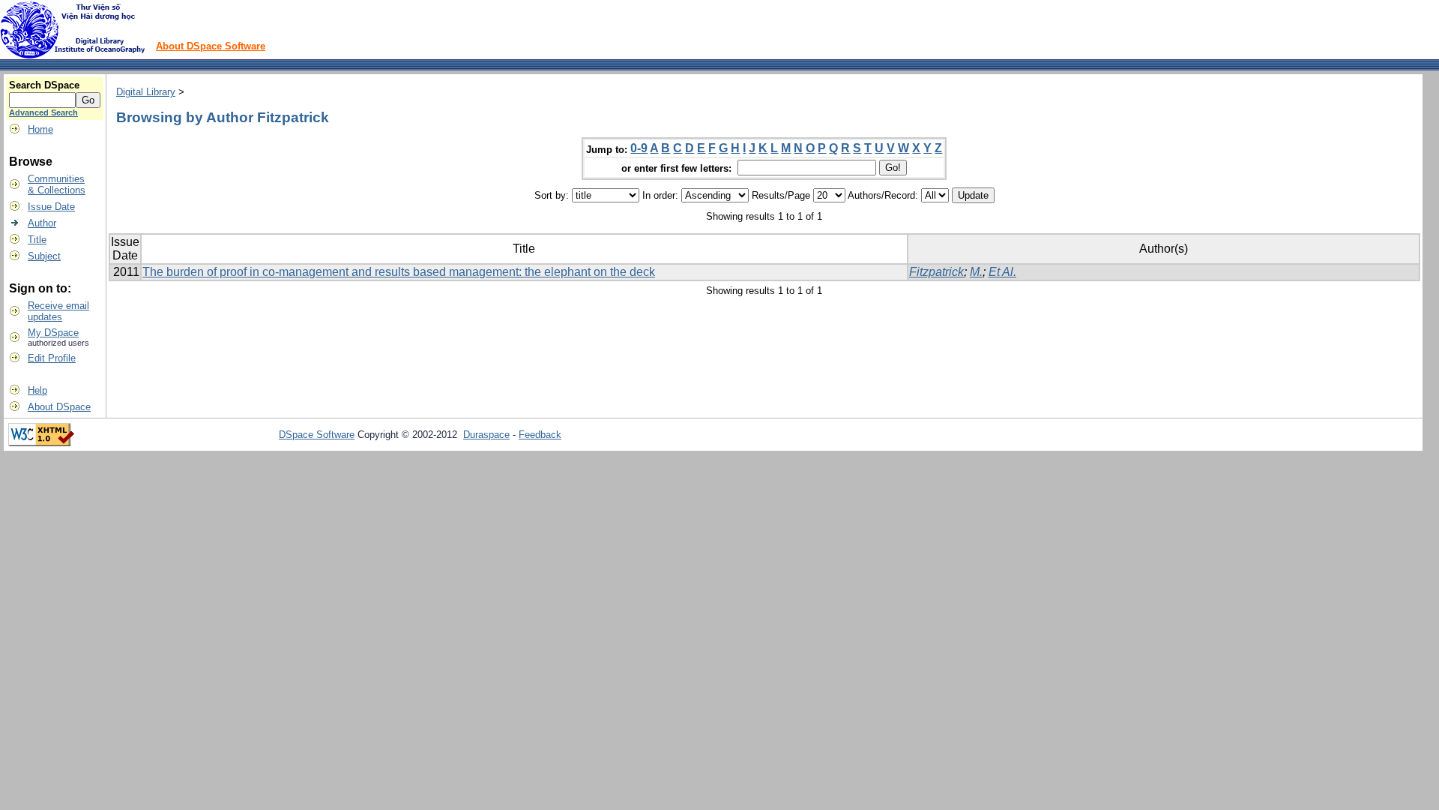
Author (42, 223)
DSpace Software (317, 434)
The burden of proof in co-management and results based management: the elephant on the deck (398, 272)
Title (37, 239)
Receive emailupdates (58, 311)
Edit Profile (52, 358)
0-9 (639, 148)
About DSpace (59, 406)
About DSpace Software (210, 46)
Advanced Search (43, 112)
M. (976, 272)
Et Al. (1002, 272)
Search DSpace (44, 85)
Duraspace (486, 434)
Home (40, 129)
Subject (44, 256)
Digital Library (145, 92)
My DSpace (53, 332)
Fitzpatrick (936, 272)
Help (37, 390)
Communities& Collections (56, 184)
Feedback (540, 434)
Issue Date (51, 206)
